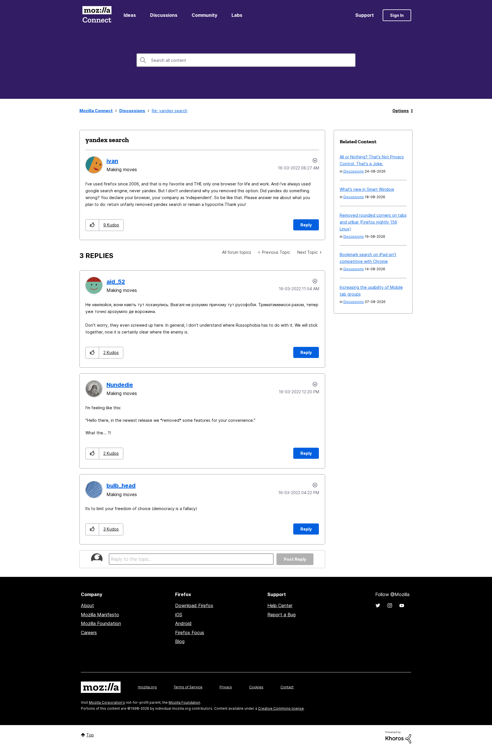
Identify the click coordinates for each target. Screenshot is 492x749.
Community (204, 15)
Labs (236, 15)
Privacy (226, 687)
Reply (306, 224)
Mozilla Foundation (101, 623)
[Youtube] (401, 605)
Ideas (130, 15)
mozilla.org (147, 687)
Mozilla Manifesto (100, 614)
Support (364, 15)
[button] (92, 225)
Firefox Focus (189, 632)
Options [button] (400, 110)
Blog (179, 641)
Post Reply (295, 559)
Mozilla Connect (97, 15)
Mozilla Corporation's (107, 702)
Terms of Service (188, 687)
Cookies (256, 687)
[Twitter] (377, 605)
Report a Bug (281, 614)
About (87, 605)
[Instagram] (389, 605)
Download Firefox (194, 605)
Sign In (397, 15)
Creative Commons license (281, 708)
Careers (89, 632)
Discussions (163, 15)
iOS (178, 614)
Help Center (279, 605)
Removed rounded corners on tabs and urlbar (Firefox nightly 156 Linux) (373, 222)
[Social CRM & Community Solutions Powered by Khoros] (398, 736)
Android (183, 623)
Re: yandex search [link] (169, 110)
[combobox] (246, 60)
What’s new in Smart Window (367, 189)
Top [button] (90, 734)
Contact (287, 687)
